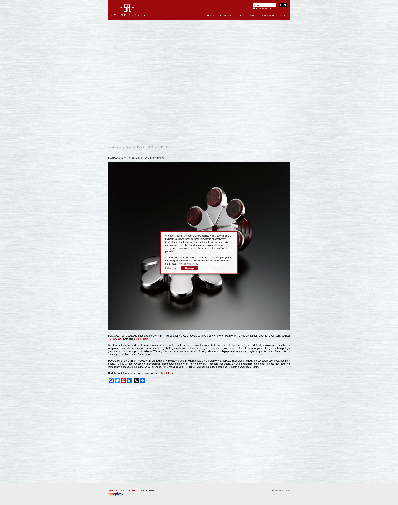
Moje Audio (142, 339)
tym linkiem (167, 373)
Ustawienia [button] (170, 268)
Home (210, 15)
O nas (283, 15)
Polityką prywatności (187, 263)
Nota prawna (149, 490)
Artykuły (225, 15)
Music (240, 15)
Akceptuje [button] (189, 268)
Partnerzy (267, 15)
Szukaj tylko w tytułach (264, 8)
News (252, 15)
